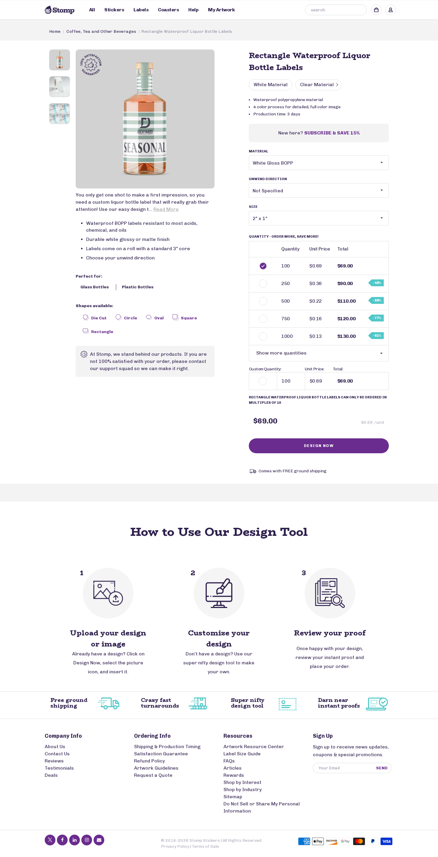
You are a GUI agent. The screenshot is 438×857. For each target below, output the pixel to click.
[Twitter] (50, 840)
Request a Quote (153, 775)
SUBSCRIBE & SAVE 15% (332, 133)
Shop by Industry (242, 789)
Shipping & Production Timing (167, 746)
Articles (232, 768)
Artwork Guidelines (156, 768)
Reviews (54, 761)
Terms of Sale (205, 846)
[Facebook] (62, 840)
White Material (271, 84)
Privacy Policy (175, 846)
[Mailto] (99, 840)
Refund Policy (149, 761)
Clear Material (317, 84)
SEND (382, 768)
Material (258, 151)
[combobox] (336, 9)
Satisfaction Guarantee (161, 754)
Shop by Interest (242, 782)
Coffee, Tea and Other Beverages (101, 31)
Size (253, 207)
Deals (51, 775)
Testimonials (59, 768)
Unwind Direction (268, 179)
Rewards (233, 775)
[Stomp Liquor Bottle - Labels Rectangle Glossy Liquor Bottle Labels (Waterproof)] (145, 118)
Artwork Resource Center (253, 746)
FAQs (229, 761)
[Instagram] (86, 840)
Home (55, 31)
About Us (55, 746)
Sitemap (232, 796)
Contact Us (57, 754)
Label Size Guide (242, 754)
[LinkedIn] (74, 840)
